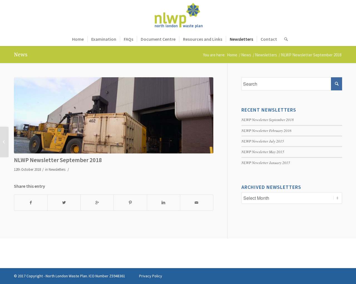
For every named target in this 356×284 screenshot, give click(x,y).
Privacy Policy (150, 275)
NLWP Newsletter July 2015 (262, 141)
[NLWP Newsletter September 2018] (113, 115)
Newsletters (266, 55)
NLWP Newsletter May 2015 (262, 151)
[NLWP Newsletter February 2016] (4, 142)
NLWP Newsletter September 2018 (58, 160)
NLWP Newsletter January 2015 (265, 162)
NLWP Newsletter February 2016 (266, 130)
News (21, 54)
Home (232, 55)
